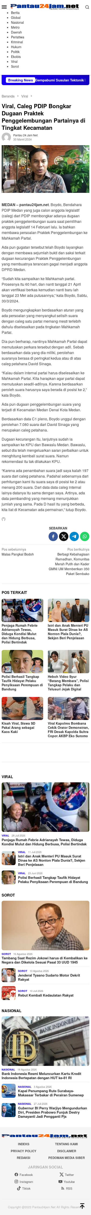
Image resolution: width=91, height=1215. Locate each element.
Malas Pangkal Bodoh (18, 551)
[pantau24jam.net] (45, 6)
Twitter (69, 1174)
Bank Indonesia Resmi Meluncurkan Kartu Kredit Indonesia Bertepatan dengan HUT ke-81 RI (41, 1075)
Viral (5, 835)
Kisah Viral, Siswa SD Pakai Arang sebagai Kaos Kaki (18, 727)
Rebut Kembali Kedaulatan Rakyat (46, 995)
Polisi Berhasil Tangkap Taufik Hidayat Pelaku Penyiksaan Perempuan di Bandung (22, 682)
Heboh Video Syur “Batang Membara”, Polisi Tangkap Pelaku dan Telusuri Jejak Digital (68, 682)
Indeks (23, 1144)
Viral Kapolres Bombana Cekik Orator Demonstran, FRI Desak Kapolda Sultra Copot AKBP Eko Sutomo (68, 729)
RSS (69, 1188)
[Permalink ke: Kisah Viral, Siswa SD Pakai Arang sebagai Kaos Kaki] (22, 708)
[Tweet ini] (63, 536)
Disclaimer (66, 1151)
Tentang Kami (66, 1144)
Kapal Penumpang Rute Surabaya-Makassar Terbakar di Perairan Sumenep (51, 1093)
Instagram (26, 1181)
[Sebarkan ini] (53, 536)
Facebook (26, 1174)
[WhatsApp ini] (84, 536)
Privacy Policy (23, 1151)
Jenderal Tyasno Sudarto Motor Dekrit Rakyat (49, 977)
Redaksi (23, 1157)
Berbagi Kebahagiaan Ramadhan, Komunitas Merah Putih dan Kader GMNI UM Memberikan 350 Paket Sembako (69, 561)
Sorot (6, 954)
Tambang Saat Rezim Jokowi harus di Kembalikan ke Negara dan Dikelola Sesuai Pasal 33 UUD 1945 (45, 960)
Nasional (8, 1069)
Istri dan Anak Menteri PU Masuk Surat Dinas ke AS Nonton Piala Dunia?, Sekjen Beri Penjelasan (68, 631)
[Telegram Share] (74, 536)
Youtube (69, 1181)
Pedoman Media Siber (66, 1157)
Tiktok (26, 1188)
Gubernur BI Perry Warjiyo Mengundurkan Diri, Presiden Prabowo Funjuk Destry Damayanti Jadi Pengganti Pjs (52, 1112)
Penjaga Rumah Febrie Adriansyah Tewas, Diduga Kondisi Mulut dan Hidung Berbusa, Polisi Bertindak (20, 633)
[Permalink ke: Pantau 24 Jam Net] (6, 136)
